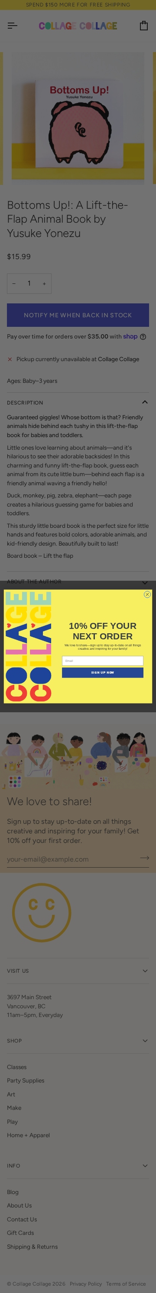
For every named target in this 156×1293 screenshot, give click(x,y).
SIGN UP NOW (103, 673)
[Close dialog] (147, 594)
